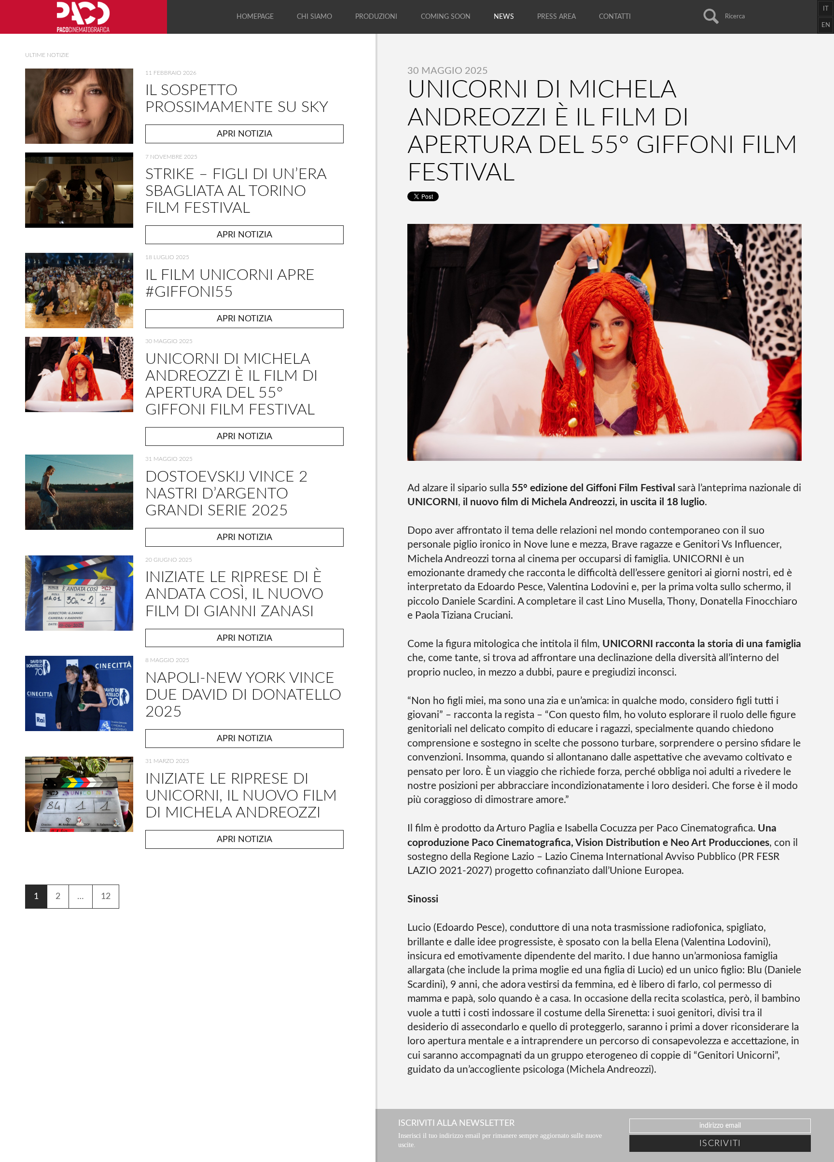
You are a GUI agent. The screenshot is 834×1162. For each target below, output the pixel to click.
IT (826, 9)
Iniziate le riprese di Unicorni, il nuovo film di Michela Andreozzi (241, 795)
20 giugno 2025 (168, 560)
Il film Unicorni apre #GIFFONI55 (230, 283)
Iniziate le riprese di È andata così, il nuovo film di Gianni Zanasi (234, 594)
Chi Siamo (314, 17)
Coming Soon (446, 17)
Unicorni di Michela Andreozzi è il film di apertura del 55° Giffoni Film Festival (231, 384)
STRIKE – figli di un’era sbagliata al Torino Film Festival (235, 191)
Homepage (255, 17)
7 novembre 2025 (171, 157)
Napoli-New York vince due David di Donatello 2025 (243, 694)
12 (106, 896)
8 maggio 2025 (167, 660)
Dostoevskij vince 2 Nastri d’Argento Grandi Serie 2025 (226, 493)
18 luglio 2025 (167, 257)
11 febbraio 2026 (170, 73)
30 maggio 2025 (169, 341)
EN (825, 25)
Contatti (615, 17)
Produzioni (376, 17)
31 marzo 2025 (167, 761)
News (504, 17)
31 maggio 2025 (169, 459)
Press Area (556, 17)
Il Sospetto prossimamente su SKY (236, 99)
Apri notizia (244, 134)
